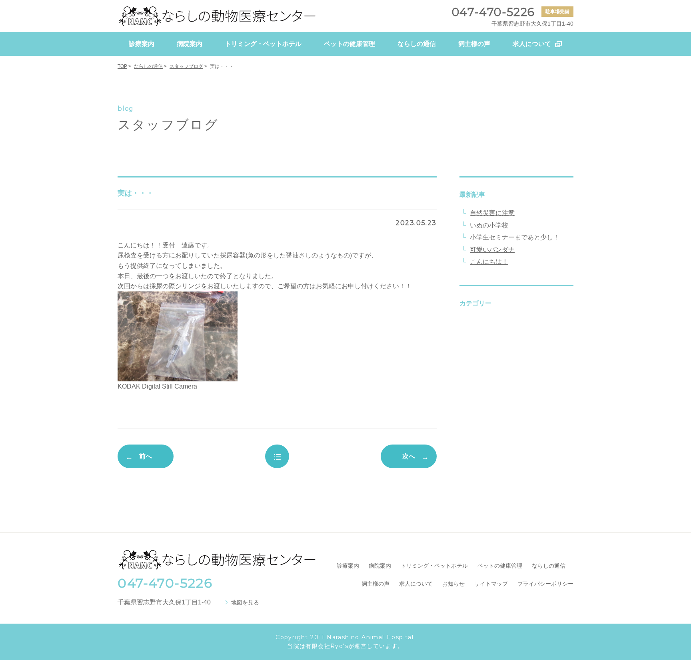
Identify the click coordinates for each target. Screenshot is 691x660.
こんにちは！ (489, 261)
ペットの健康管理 (499, 565)
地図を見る (245, 602)
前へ (145, 456)
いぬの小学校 (489, 225)
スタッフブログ (186, 66)
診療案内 (348, 565)
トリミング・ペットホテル (434, 565)
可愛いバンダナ (492, 249)
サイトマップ (491, 583)
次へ (408, 456)
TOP (122, 66)
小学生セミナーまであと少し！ (514, 237)
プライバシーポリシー (545, 583)
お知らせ (453, 583)
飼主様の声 (375, 583)
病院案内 (380, 565)
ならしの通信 (148, 66)
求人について (416, 583)
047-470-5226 (165, 583)
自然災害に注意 (492, 212)
